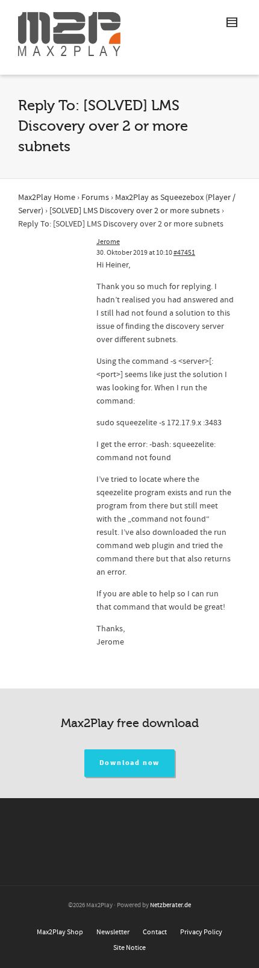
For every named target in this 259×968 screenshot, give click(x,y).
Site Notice (129, 947)
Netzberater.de (170, 905)
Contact (155, 932)
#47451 (184, 252)
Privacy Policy (201, 932)
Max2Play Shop (60, 932)
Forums (95, 197)
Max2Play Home (46, 197)
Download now (129, 763)
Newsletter (113, 932)
